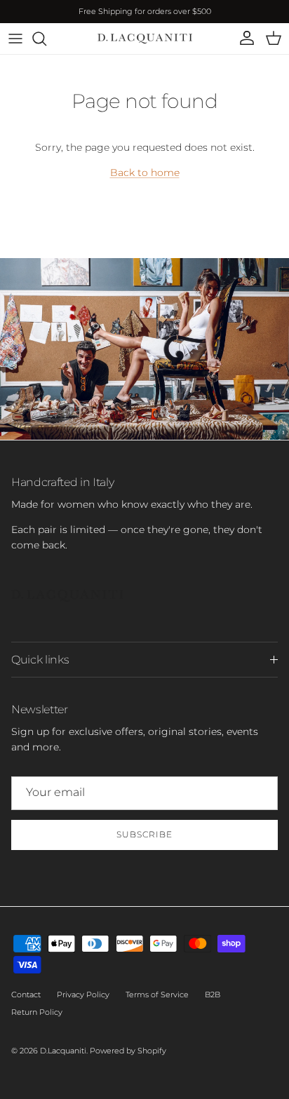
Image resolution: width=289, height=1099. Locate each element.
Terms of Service (157, 994)
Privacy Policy (83, 994)
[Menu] (15, 38)
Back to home (145, 172)
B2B (212, 994)
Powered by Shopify (128, 1051)
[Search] (46, 38)
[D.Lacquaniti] (145, 38)
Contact (26, 994)
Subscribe (144, 834)
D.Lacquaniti (63, 1051)
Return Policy (36, 1012)
